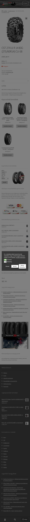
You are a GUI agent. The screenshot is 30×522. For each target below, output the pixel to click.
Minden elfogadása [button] (22, 266)
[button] (5, 260)
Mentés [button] (15, 266)
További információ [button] (20, 257)
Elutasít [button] (7, 266)
